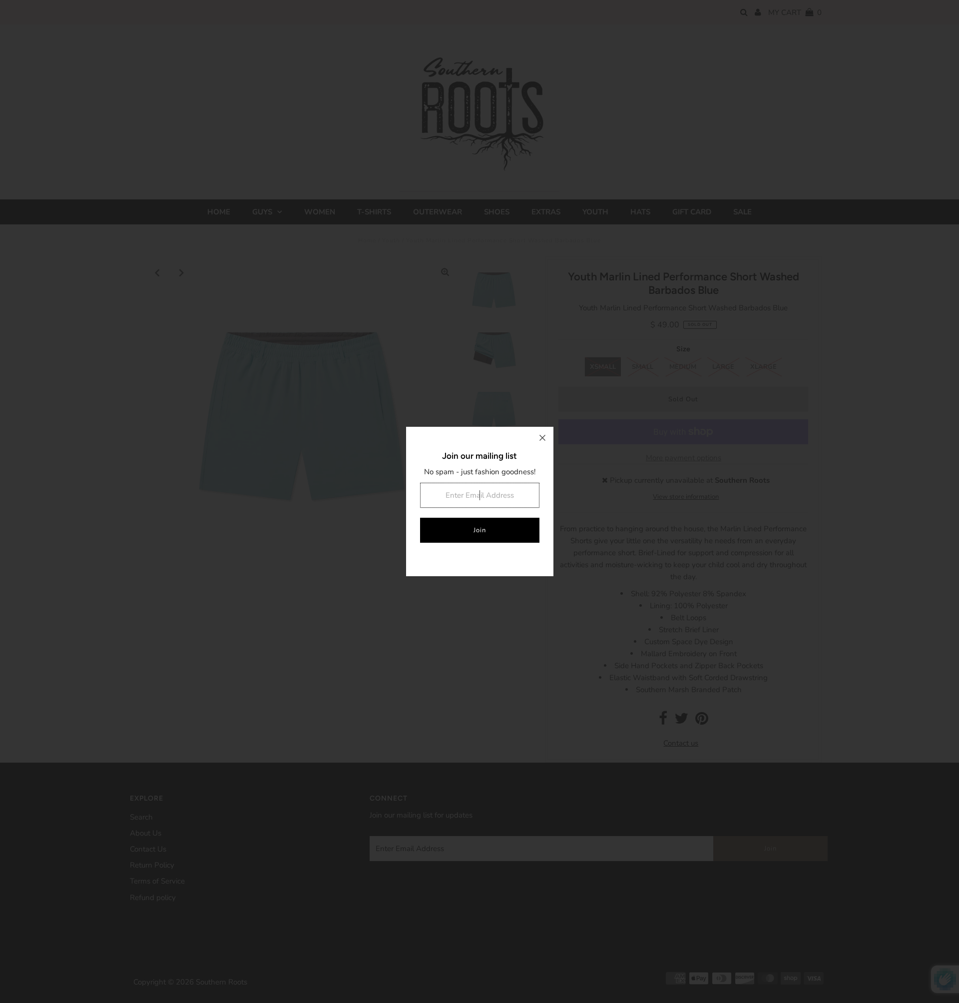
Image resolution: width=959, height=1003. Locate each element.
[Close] (542, 438)
